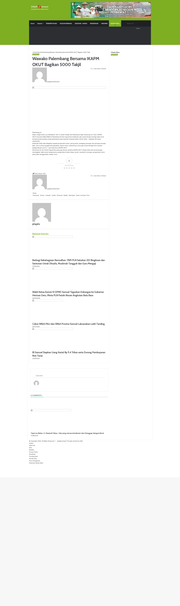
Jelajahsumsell (61, 441)
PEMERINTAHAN (51, 23)
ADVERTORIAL (115, 23)
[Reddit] (34, 84)
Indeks (31, 443)
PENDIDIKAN (94, 23)
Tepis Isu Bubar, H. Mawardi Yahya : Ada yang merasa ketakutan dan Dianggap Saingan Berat (67, 433)
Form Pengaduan (34, 461)
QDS (81, 441)
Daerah (39, 23)
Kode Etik (32, 445)
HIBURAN (104, 23)
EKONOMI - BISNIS (81, 23)
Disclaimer (32, 454)
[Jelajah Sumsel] (39, 7)
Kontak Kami (33, 458)
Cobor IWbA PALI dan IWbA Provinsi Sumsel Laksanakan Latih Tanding (68, 323)
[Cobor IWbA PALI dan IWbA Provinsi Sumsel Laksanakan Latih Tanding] (47, 301)
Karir (30, 447)
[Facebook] (32, 84)
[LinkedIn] (33, 84)
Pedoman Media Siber (36, 463)
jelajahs (49, 81)
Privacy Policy (33, 452)
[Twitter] (0, 474)
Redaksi (31, 450)
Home (32, 23)
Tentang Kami (33, 456)
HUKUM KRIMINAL (66, 23)
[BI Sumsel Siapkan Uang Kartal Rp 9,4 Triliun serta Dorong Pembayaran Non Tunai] (52, 329)
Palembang (45, 52)
